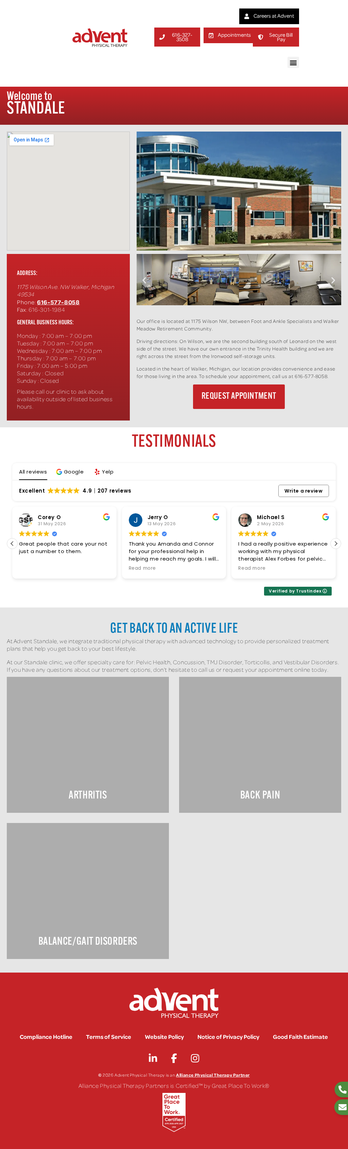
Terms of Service (108, 1036)
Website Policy (164, 1036)
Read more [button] (142, 568)
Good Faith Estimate (300, 1036)
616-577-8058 (58, 302)
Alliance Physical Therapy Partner (213, 1075)
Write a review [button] (303, 490)
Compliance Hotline (46, 1036)
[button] (293, 62)
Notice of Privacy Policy (228, 1036)
